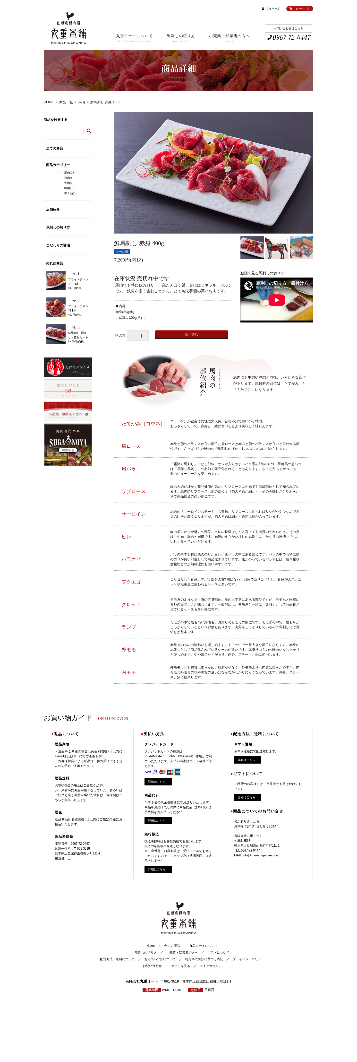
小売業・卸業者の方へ (182, 952)
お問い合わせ (152, 966)
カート (302, 8)
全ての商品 (172, 946)
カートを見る (180, 966)
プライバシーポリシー (248, 959)
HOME (49, 102)
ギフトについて (218, 952)
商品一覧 (66, 102)
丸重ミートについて (203, 946)
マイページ (273, 8)
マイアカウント (211, 966)
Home (150, 946)
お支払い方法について (160, 959)
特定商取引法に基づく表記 (204, 959)
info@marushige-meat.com (261, 855)
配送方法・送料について (117, 959)
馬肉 (81, 102)
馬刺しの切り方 (146, 952)
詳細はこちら (157, 781)
